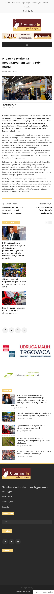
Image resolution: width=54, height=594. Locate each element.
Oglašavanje (26, 3)
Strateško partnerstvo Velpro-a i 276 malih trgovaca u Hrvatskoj (12, 210)
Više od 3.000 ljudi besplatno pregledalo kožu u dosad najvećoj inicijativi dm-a (14, 283)
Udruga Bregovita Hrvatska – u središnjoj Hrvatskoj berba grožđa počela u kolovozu (34, 440)
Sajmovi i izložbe (10, 72)
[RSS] (32, 11)
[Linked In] (29, 11)
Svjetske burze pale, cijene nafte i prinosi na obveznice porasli (13, 310)
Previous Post (11, 204)
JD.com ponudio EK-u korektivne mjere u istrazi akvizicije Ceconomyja (34, 452)
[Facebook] (23, 11)
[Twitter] (26, 11)
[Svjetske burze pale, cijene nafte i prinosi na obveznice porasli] (8, 429)
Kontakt (27, 7)
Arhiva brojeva (36, 3)
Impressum (16, 3)
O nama (7, 3)
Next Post (44, 204)
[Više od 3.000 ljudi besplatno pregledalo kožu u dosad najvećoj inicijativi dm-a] (8, 416)
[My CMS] (27, 25)
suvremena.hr (9, 105)
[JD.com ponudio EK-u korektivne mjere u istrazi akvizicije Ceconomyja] (8, 454)
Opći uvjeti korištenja (27, 588)
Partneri (45, 3)
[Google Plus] (18, 330)
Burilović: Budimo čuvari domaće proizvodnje (44, 210)
